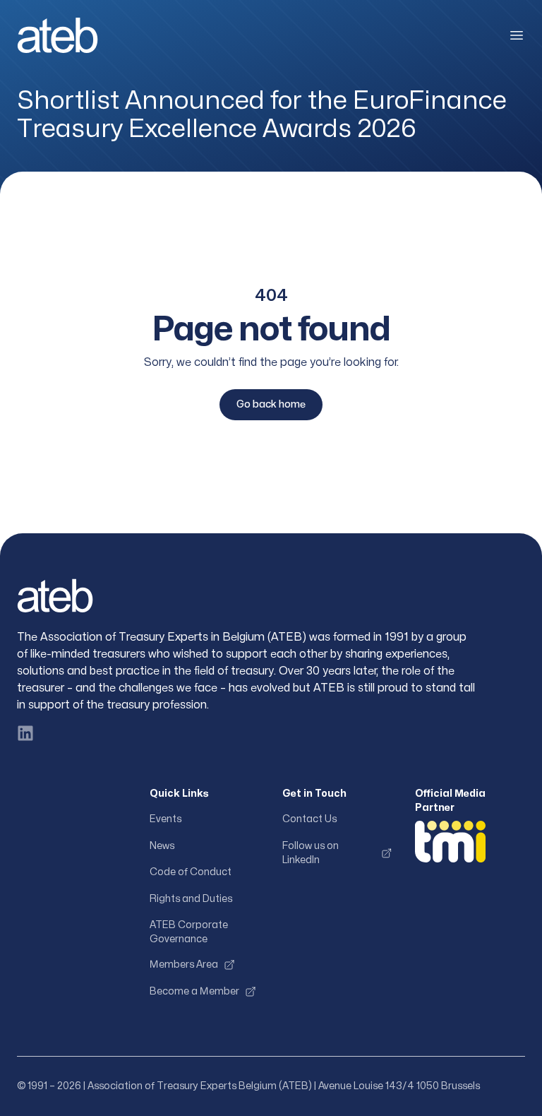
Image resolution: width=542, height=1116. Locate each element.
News (162, 845)
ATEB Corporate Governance (189, 932)
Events (165, 819)
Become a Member (194, 991)
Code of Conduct (190, 872)
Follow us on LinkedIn (310, 853)
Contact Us (309, 819)
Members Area (184, 964)
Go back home (271, 404)
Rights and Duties (191, 898)
